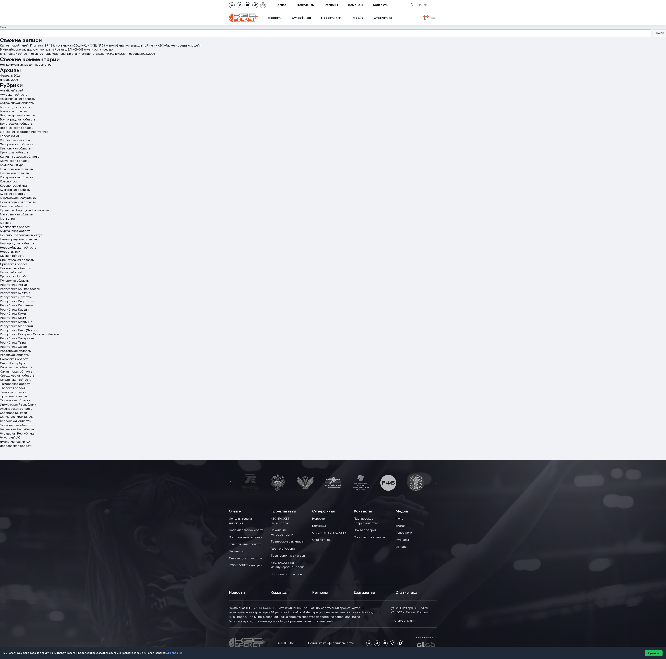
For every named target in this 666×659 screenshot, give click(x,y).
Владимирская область (17, 115)
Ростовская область (15, 351)
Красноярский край (14, 185)
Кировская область (14, 173)
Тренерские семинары (287, 541)
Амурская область (13, 94)
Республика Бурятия (15, 293)
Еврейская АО (10, 136)
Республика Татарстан (17, 338)
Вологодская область (16, 123)
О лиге (281, 5)
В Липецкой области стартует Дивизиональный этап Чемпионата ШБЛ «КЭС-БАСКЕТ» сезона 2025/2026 (77, 53)
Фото (399, 518)
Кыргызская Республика (18, 198)
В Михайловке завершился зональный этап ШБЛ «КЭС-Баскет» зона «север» (57, 49)
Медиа (358, 17)
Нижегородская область (18, 239)
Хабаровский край (13, 413)
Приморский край (13, 276)
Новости (274, 17)
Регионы (331, 5)
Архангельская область (17, 99)
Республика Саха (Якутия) (19, 330)
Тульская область (13, 396)
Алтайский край (11, 90)
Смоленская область (15, 379)
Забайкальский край (15, 140)
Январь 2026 (9, 79)
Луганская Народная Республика (24, 210)
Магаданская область (16, 214)
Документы (305, 5)
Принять (653, 653)
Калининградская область (19, 156)
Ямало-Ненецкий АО (15, 441)
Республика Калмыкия (16, 305)
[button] (230, 482)
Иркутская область (14, 152)
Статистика (383, 17)
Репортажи (403, 532)
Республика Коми (13, 313)
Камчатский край (12, 165)
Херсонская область (15, 421)
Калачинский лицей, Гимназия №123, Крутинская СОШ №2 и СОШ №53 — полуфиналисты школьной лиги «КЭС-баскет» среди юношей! (100, 45)
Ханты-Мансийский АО (16, 417)
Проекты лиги (283, 511)
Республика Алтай (13, 284)
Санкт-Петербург (13, 363)
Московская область (15, 227)
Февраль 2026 (10, 75)
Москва (5, 222)
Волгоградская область (18, 119)
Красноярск (9, 181)
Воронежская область (16, 128)
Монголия (7, 218)
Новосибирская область (18, 247)
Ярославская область (16, 446)
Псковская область (14, 280)
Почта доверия (365, 530)
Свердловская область (17, 375)
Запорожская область (16, 144)
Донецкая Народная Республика (24, 132)
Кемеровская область (16, 169)
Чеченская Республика (17, 429)
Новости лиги (10, 251)
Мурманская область (15, 231)
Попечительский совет (246, 530)
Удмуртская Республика (18, 404)
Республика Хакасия (15, 346)
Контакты (380, 5)
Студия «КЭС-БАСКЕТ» (329, 532)
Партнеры (236, 551)
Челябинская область (16, 425)
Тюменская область (15, 400)
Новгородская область (17, 243)
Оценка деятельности (245, 558)
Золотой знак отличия (245, 537)
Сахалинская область (16, 371)
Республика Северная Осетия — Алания (29, 334)
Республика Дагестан (16, 297)
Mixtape (401, 546)
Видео (400, 525)
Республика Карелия (15, 309)
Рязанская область (14, 355)
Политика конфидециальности (331, 643)
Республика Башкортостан (20, 289)
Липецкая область (13, 206)
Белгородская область (17, 107)
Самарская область (14, 359)
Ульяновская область (16, 408)
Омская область (12, 255)
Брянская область (13, 111)
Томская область (13, 392)
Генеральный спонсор (245, 544)
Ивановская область (15, 148)
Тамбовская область (15, 384)
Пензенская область (15, 268)
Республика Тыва (13, 342)
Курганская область (15, 189)
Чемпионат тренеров (286, 574)
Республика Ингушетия (17, 301)
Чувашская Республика (17, 433)
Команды (355, 5)
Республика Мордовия (16, 326)
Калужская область (14, 160)
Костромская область (16, 177)
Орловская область (14, 264)
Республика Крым (13, 317)
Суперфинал (301, 17)
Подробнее (175, 653)
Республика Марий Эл (16, 322)
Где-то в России (283, 548)
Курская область (12, 193)
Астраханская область (17, 103)
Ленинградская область (18, 202)
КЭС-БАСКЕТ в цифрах (245, 565)
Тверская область (13, 388)
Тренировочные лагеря (288, 555)
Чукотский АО (10, 437)
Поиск (4, 27)
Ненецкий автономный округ (21, 235)
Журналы (402, 539)
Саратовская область (16, 367)
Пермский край (11, 272)
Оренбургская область (17, 260)
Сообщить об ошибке (370, 537)
